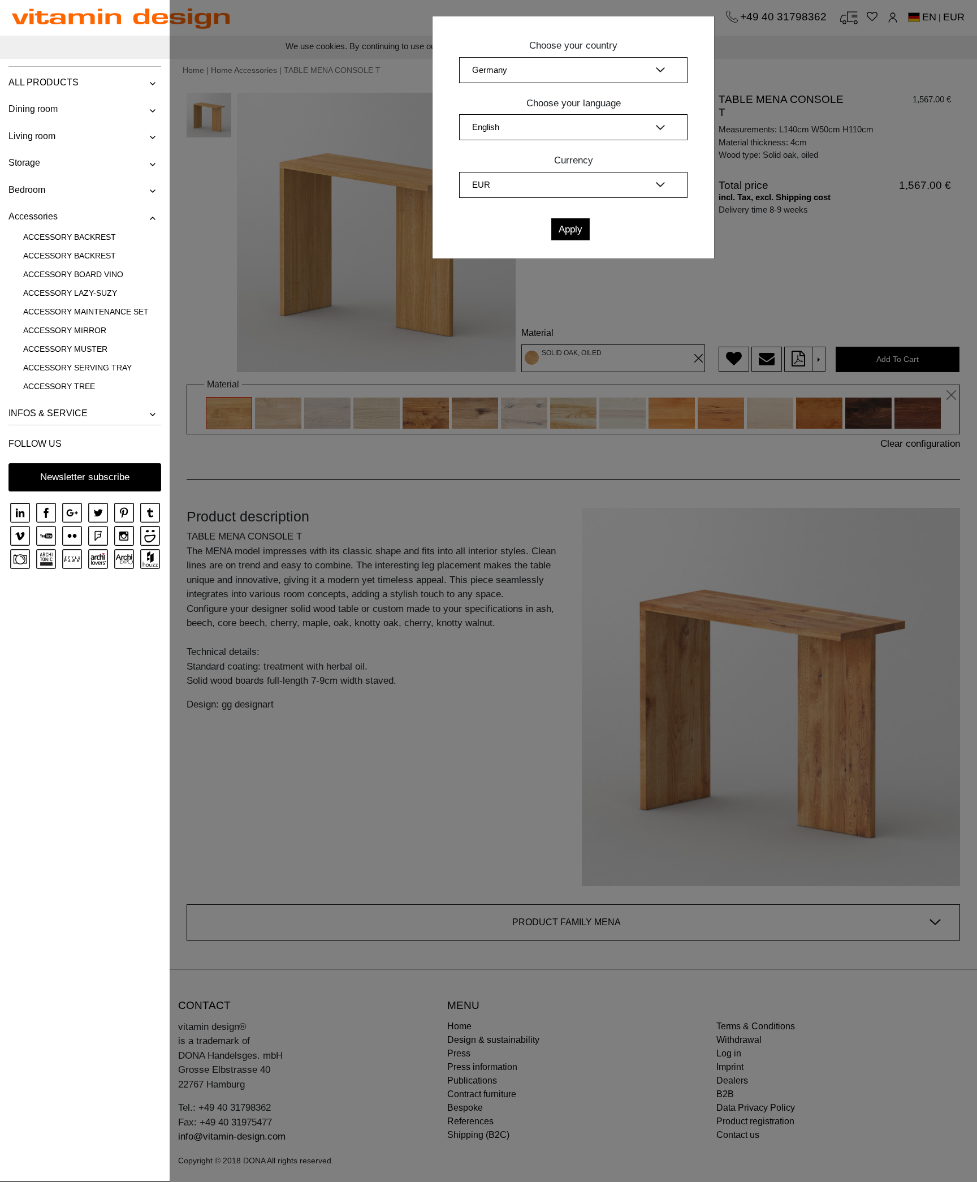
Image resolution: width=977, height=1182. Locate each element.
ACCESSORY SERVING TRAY (77, 367)
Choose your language (573, 103)
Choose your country (573, 45)
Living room (31, 136)
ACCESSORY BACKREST (69, 236)
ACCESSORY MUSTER (65, 348)
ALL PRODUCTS (43, 82)
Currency (573, 160)
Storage (24, 162)
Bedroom (26, 190)
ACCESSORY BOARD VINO (73, 274)
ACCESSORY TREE (59, 386)
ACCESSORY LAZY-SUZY (70, 292)
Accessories (33, 216)
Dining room (33, 109)
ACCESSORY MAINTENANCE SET (86, 311)
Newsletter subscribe (84, 477)
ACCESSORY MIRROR (64, 330)
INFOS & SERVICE (48, 413)
